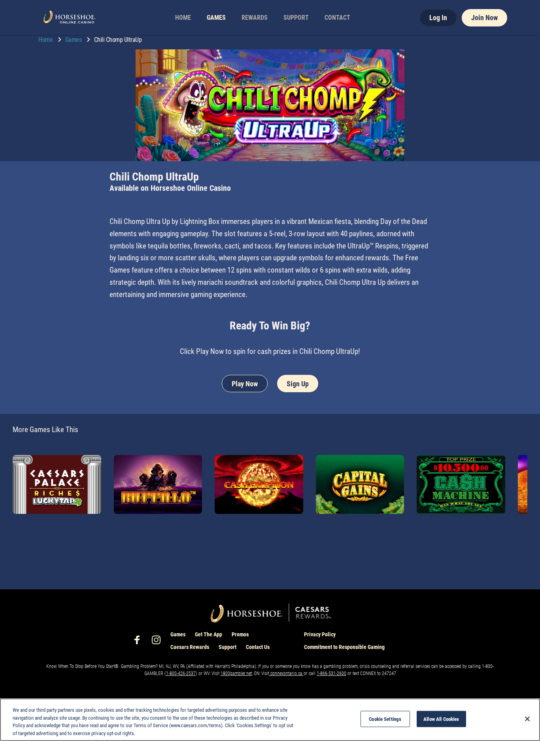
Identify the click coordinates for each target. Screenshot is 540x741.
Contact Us (258, 647)
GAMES (216, 17)
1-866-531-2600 (331, 673)
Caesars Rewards (189, 647)
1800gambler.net (236, 673)
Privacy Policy (320, 634)
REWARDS (255, 17)
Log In (438, 17)
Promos (240, 634)
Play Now (245, 384)
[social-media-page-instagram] (158, 642)
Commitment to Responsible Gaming (344, 647)
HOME (183, 17)
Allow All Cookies (441, 719)
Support (227, 647)
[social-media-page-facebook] (139, 642)
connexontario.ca (286, 673)
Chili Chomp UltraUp (118, 39)
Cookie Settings (385, 719)
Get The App (208, 634)
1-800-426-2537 (181, 673)
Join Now (484, 17)
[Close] (527, 719)
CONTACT (337, 17)
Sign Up (298, 384)
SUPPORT (296, 17)
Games (74, 39)
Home (46, 39)
